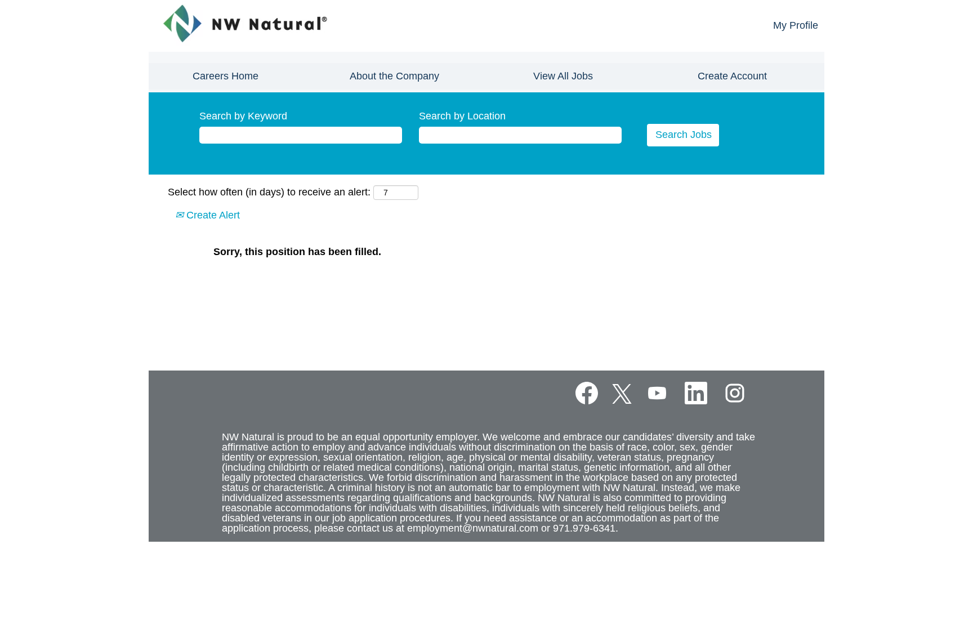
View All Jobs (563, 76)
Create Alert (212, 215)
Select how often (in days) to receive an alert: (269, 192)
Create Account (732, 76)
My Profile (795, 25)
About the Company (394, 76)
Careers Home (225, 76)
